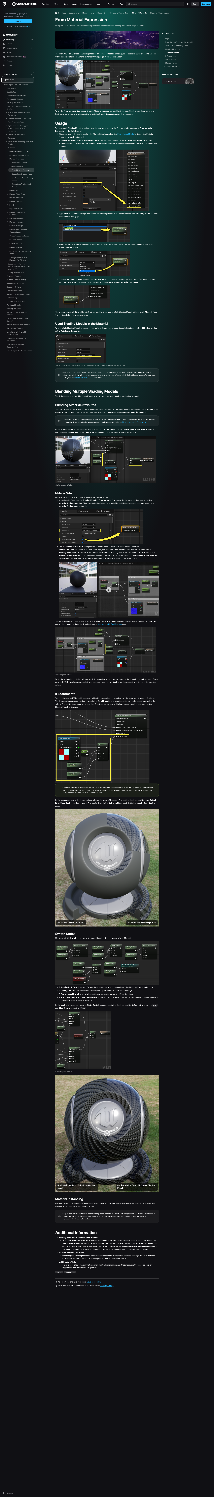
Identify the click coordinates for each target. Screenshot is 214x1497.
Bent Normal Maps (16, 226)
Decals (11, 205)
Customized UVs (15, 244)
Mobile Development (14, 291)
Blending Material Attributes (175, 49)
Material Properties (16, 159)
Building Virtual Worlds (15, 103)
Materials (11, 148)
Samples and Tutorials (15, 328)
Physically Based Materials (19, 155)
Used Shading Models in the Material (179, 42)
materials (59, 1272)
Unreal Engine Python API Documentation (16, 333)
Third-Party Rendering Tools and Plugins (20, 143)
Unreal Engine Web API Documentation (15, 346)
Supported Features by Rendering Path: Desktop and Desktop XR (19, 266)
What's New (11, 88)
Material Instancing (172, 63)
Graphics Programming (16, 134)
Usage (166, 39)
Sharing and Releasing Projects (18, 324)
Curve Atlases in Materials (19, 236)
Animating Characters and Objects (19, 294)
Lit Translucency (15, 240)
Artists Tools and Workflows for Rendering (20, 113)
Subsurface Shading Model (22, 174)
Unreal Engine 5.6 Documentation (15, 85)
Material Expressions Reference (17, 213)
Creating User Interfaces (16, 301)
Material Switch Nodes (82, 378)
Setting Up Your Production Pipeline (17, 313)
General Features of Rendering (19, 119)
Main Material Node (125, 134)
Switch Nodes (170, 59)
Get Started (11, 92)
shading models (70, 1272)
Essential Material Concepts (19, 151)
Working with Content (15, 99)
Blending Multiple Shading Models (176, 46)
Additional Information (172, 66)
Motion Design (12, 298)
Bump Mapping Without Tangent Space (18, 231)
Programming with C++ (15, 283)
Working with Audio (14, 305)
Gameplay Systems (14, 287)
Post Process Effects (16, 122)
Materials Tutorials (16, 222)
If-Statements (170, 56)
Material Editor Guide (17, 194)
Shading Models (17, 166)
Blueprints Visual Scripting (16, 280)
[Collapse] (5, 106)
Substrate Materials (16, 218)
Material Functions (16, 201)
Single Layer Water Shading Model (22, 179)
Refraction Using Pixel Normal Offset (20, 252)
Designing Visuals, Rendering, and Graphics (19, 107)
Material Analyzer (15, 247)
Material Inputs (15, 190)
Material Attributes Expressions (134, 422)
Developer (62, 13)
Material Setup (173, 53)
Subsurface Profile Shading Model (22, 185)
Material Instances (16, 198)
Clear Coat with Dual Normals (110, 624)
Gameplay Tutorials (14, 276)
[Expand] (5, 88)
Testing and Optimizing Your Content (17, 320)
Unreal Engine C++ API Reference (19, 351)
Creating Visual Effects (15, 273)
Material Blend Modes (19, 163)
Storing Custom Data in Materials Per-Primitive (18, 259)
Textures (11, 138)
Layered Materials (16, 208)
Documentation (72, 13)
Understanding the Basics (16, 95)
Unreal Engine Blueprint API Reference (17, 339)
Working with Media (14, 309)
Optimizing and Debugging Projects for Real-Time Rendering (18, 128)
